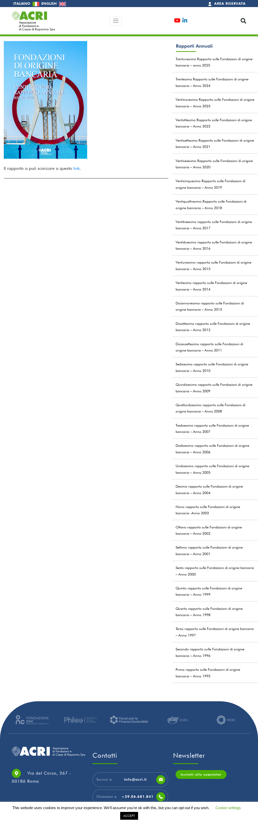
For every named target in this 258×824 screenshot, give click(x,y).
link (76, 168)
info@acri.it (135, 779)
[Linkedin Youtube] (184, 21)
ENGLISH (49, 4)
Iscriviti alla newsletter (201, 774)
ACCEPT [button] (129, 816)
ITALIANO (22, 4)
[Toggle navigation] (115, 20)
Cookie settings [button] (228, 808)
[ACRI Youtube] (177, 21)
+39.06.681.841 (137, 797)
